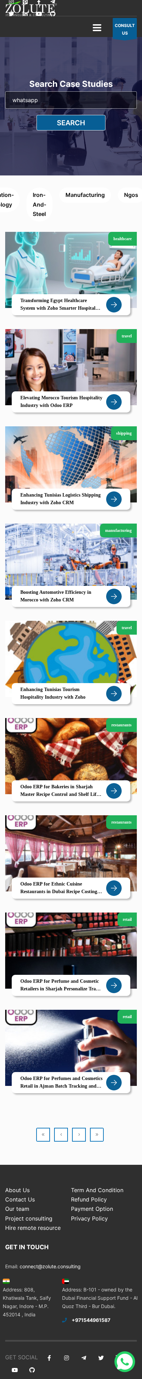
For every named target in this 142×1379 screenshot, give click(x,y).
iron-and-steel (39, 204)
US (125, 29)
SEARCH (71, 123)
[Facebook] (49, 1358)
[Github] (53, 14)
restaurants (121, 725)
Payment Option (92, 1208)
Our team (17, 1208)
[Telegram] (84, 1358)
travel (127, 336)
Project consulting (28, 1218)
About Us (17, 1190)
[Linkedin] (25, 14)
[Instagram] (66, 1358)
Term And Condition (97, 1190)
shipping (124, 433)
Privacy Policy (89, 1218)
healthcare (122, 238)
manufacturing (85, 194)
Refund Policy (89, 1199)
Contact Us (20, 1199)
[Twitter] (11, 14)
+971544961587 (91, 1320)
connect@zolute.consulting (50, 1266)
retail (127, 919)
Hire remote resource (33, 1227)
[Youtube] (39, 14)
